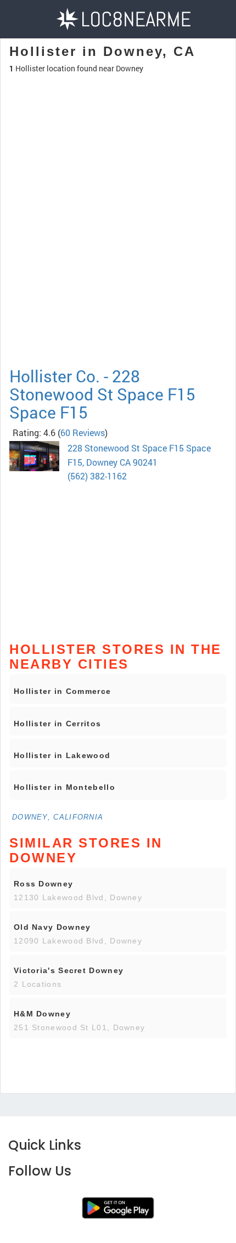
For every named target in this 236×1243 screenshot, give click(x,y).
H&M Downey (42, 1013)
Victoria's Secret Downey (68, 970)
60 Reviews (82, 432)
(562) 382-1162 (97, 476)
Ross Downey (43, 883)
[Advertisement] (118, 268)
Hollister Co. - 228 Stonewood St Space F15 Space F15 (102, 394)
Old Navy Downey (52, 927)
